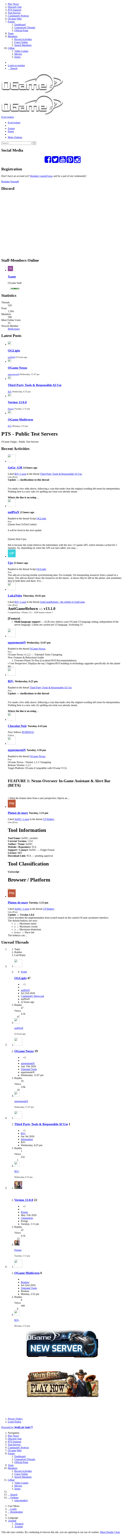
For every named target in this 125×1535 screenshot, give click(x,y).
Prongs (11, 409)
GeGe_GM (15, 467)
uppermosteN (14, 374)
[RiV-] (12, 674)
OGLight (14, 350)
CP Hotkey (48, 819)
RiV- (10, 391)
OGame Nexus (17, 367)
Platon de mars (18, 813)
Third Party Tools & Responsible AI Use (34, 385)
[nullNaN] (12, 506)
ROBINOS (28, 732)
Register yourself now (41, 176)
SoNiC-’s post (21, 819)
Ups (10, 562)
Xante (12, 276)
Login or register (16, 65)
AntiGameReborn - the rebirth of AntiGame (62, 602)
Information (27, 1139)
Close (117, 1532)
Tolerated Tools (29, 1069)
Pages (11, 131)
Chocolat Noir (17, 726)
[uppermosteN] (12, 636)
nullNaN (11, 357)
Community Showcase (32, 996)
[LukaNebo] (12, 589)
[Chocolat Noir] (12, 719)
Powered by (17, 1427)
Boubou (25, 1282)
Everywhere (7, 117)
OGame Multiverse (20, 419)
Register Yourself (10, 181)
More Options (15, 137)
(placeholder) (21, 1500)
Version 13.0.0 (17, 402)
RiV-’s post (20, 474)
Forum (11, 128)
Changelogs (27, 1218)
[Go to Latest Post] (17, 1022)
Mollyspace (14, 328)
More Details (106, 1532)
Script (24, 971)
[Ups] (12, 556)
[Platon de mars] (12, 806)
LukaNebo (15, 595)
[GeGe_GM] (12, 461)
